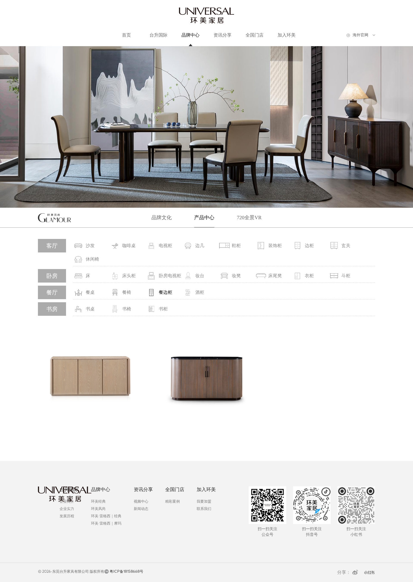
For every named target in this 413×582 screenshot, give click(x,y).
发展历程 (67, 516)
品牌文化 (161, 217)
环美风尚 (98, 509)
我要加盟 (204, 501)
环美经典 (98, 501)
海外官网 (360, 35)
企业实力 (67, 509)
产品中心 (204, 217)
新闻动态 (141, 509)
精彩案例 (172, 501)
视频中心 (141, 501)
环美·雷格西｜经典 (106, 516)
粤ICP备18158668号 (126, 572)
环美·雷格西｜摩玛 (106, 523)
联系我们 (204, 509)
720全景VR (249, 217)
